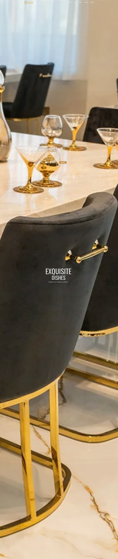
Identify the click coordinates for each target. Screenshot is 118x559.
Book (80, 2)
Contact (92, 2)
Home (71, 2)
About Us (86, 2)
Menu (76, 2)
